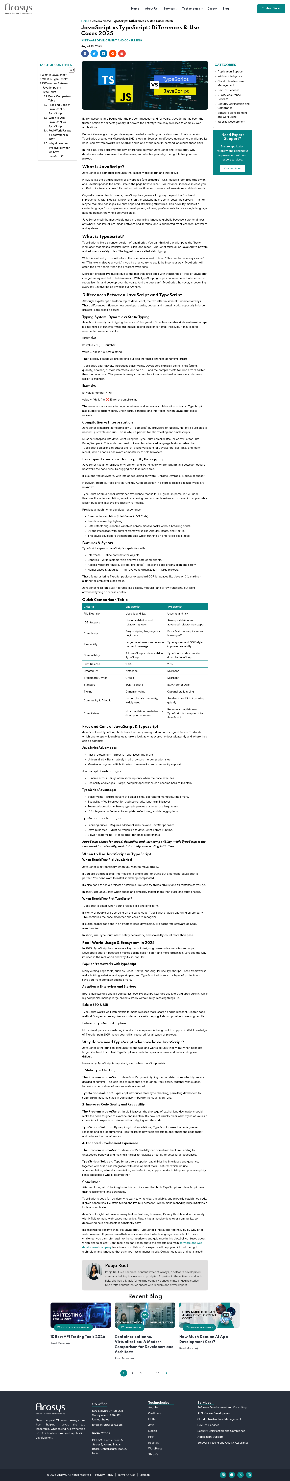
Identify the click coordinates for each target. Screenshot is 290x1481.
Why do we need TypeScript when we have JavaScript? (59, 150)
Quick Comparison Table (59, 98)
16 (157, 1373)
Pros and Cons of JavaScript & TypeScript (59, 109)
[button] (85, 53)
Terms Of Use (126, 1474)
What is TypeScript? (55, 79)
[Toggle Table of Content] (70, 70)
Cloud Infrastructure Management (219, 1419)
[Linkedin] (223, 1475)
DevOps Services (228, 90)
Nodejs (152, 1431)
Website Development (231, 121)
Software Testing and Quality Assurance (223, 1442)
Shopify (153, 1454)
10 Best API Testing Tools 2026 (78, 1337)
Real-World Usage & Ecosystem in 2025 (60, 135)
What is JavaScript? (54, 74)
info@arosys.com (111, 1424)
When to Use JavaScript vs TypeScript (57, 122)
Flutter (152, 1419)
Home (85, 21)
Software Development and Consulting (111, 40)
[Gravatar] (200, 1456)
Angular (153, 1407)
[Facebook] (232, 1475)
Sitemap (144, 1474)
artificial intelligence (230, 76)
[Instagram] (249, 1475)
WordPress (155, 1448)
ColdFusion (155, 1413)
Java (151, 1425)
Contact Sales (271, 8)
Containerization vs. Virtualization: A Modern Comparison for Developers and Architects (144, 1344)
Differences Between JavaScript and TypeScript (55, 88)
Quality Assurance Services (75, 1328)
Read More (58, 1343)
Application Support (230, 71)
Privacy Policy (104, 1474)
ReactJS (153, 1442)
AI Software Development (213, 1413)
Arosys (61, 1474)
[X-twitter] (240, 1475)
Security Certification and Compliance (221, 1431)
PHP (151, 1436)
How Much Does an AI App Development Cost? (203, 1339)
